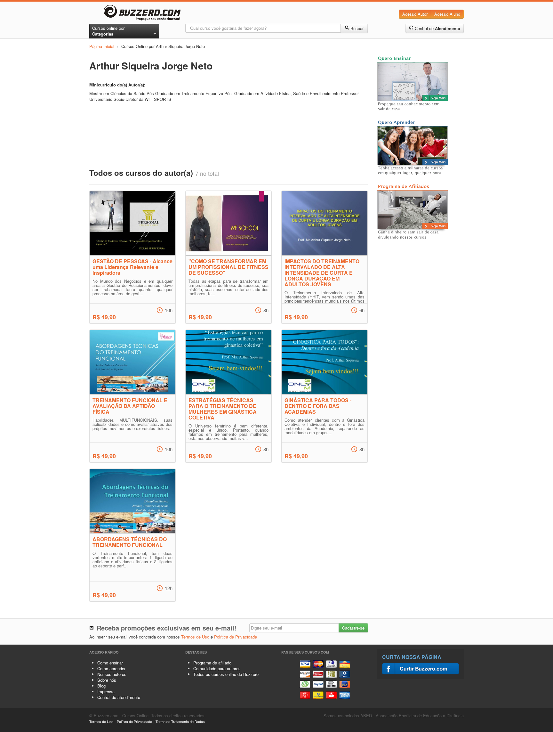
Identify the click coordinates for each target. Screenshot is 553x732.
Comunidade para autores (217, 668)
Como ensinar (110, 663)
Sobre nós (106, 680)
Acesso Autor (415, 14)
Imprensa (106, 691)
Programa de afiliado (212, 663)
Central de (436, 28)
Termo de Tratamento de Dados (180, 721)
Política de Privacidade (235, 637)
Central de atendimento (118, 697)
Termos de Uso (195, 637)
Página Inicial (101, 46)
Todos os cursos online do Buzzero (226, 674)
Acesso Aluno (447, 14)
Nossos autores (111, 674)
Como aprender (111, 668)
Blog (101, 686)
